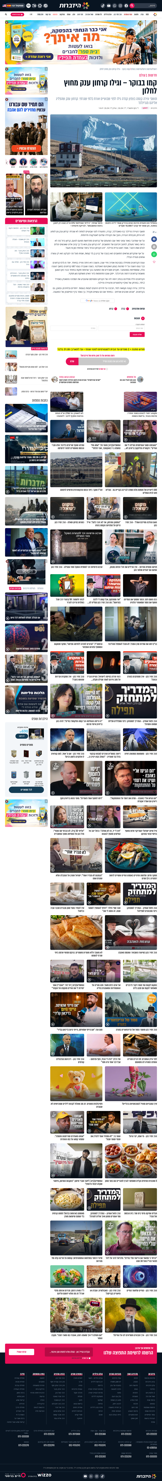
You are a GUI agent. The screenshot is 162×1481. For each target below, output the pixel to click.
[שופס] (39, 5)
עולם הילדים (108, 14)
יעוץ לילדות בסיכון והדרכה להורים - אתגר (17, 1431)
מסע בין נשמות (116, 1400)
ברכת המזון (20, 1392)
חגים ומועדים (133, 1414)
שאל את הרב (89, 14)
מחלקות (62, 14)
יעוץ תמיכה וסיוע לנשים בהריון (95, 1442)
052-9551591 (100, 1445)
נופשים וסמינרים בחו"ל (98, 1453)
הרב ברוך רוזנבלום (58, 1403)
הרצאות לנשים (39, 1407)
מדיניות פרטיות (150, 1378)
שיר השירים (20, 1411)
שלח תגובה (137, 334)
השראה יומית (116, 1411)
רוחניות (135, 1392)
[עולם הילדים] (45, 5)
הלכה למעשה (116, 1389)
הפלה (42, 1400)
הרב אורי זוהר (60, 1407)
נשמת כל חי (20, 1414)
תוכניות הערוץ (115, 1374)
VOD (147, 14)
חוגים (101, 1414)
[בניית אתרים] (44, 1476)
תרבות (135, 1403)
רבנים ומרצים (59, 1374)
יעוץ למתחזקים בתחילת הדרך (44, 1430)
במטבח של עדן (115, 1385)
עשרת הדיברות (77, 1389)
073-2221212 (126, 1434)
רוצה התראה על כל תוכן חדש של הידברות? (97, 355)
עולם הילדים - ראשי (96, 1378)
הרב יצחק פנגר (59, 1389)
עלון (74, 14)
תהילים (21, 1403)
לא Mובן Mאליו (115, 1382)
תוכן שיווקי (134, 1418)
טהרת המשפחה (38, 1385)
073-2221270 (23, 1445)
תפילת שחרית (19, 1378)
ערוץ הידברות (150, 1382)
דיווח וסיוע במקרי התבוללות (70, 1442)
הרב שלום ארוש (59, 1411)
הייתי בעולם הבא (115, 1414)
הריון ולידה (40, 1403)
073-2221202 (100, 1456)
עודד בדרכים (116, 1378)
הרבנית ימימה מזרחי (37, 1392)
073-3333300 (125, 1445)
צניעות (42, 1396)
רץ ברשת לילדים (97, 1382)
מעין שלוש (20, 1396)
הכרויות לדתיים (77, 1411)
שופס (68, 14)
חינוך (80, 1400)
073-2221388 (100, 1434)
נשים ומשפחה (39, 1374)
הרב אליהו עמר (59, 1418)
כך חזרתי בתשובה (115, 1407)
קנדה (123, 308)
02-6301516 (152, 1448)
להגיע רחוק (117, 1403)
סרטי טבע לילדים (96, 1407)
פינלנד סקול (78, 1392)
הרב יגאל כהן (60, 1392)
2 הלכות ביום (150, 1392)
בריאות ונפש (78, 1403)
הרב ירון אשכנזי (59, 1400)
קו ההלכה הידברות (124, 1442)
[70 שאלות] (34, 5)
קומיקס (100, 1400)
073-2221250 (126, 1456)
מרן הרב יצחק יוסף (58, 1385)
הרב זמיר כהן (118, 14)
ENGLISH (40, 14)
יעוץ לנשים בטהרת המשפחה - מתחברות (146, 1443)
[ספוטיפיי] (28, 5)
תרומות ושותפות (149, 1407)
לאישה (42, 1378)
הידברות (151, 1374)
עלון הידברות (150, 1385)
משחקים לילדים (97, 1396)
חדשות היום (133, 1385)
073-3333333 (151, 1456)
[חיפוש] (132, 5)
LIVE (31, 14)
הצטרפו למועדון (16, 14)
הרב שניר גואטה (59, 1396)
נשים (136, 1389)
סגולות (80, 1396)
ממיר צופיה (153, 1453)
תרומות (55, 14)
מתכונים (41, 1382)
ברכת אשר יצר (19, 1418)
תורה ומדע (134, 1400)
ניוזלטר (152, 1389)
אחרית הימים (77, 1407)
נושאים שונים (76, 1374)
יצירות (100, 1411)
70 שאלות (98, 14)
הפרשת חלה (39, 1411)
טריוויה (100, 1403)
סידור (22, 1374)
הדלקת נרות (40, 1389)
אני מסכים (96, 369)
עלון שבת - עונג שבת (98, 1430)
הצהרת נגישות (149, 1418)
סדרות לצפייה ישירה (95, 1392)
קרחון (111, 308)
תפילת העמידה (19, 1389)
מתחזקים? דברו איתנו (15, 5)
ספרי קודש (78, 1414)
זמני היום (80, 14)
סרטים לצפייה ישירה (95, 1389)
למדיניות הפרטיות (93, 369)
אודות (153, 1422)
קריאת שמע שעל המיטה (15, 1422)
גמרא (80, 1385)
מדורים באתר (132, 1374)
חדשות (136, 14)
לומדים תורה (78, 1378)
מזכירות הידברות (151, 1430)
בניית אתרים (32, 1476)
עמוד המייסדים (150, 1414)
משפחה (135, 1396)
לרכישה (22, 736)
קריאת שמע (20, 1400)
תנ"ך (80, 1382)
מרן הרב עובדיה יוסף (57, 1382)
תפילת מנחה (19, 1382)
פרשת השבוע (133, 1411)
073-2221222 (151, 1434)
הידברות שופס (150, 1411)
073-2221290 (49, 1445)
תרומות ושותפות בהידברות (122, 1430)
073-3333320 (23, 1436)
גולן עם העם (116, 1396)
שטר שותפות (128, 14)
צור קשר (48, 14)
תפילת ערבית (19, 1385)
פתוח (119, 1392)
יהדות (136, 1378)
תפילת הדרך (20, 1407)
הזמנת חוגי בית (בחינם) (46, 1442)
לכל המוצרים (26, 790)
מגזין (142, 14)
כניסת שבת (151, 1400)
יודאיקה (79, 1418)
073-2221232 (49, 1434)
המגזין (136, 1382)
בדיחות (100, 1385)
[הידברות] (74, 5)
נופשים (152, 1403)
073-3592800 (74, 1434)
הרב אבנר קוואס (59, 1414)
